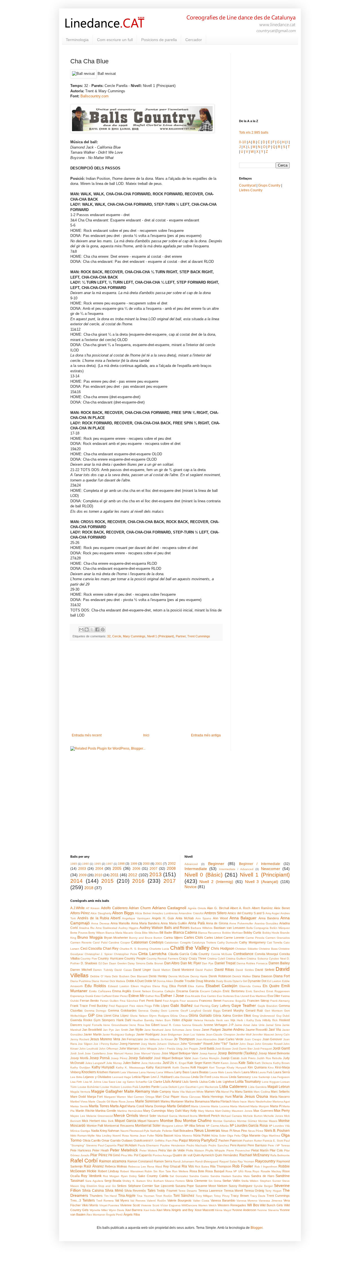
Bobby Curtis (252, 932)
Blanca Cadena (185, 932)
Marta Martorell (239, 1106)
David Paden (204, 969)
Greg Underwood (263, 1015)
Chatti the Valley (190, 948)
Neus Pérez (255, 1130)
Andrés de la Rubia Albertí (98, 918)
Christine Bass (268, 948)
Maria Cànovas (191, 1096)
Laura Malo (217, 1072)
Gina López (120, 1015)
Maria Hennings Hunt (216, 1096)
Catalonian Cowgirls (177, 942)
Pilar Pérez (98, 1155)
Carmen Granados (278, 937)
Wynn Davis (116, 1210)
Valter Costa (201, 1200)
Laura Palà (265, 1072)
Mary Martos (206, 1110)
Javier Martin (92, 1034)
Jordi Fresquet (262, 1048)
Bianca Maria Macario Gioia (123, 932)
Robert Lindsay (108, 1171)
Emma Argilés (121, 991)
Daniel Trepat (225, 963)
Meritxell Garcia (167, 1115)
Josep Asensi (208, 1053)
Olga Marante (251, 1135)
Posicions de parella (159, 39)
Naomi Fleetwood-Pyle (134, 1130)
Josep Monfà (79, 1058)
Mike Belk (107, 1120)
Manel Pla (227, 1091)
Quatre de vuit (182, 1155)
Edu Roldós (95, 985)
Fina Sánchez (129, 1000)
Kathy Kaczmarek (158, 1067)
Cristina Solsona (257, 958)
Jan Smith (121, 1029)
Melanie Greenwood (99, 1115)
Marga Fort (95, 1096)
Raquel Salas (228, 1161)
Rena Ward (154, 1166)
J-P (231, 1025)
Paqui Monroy (189, 1140)
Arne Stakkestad (107, 927)
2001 (158, 863)
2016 (138, 881)
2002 (172, 864)
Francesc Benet (210, 1000)
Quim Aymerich (203, 1155)
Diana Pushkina (80, 981)
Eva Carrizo (208, 996)
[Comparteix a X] (92, 629)
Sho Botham (155, 1180)
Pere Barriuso (257, 1145)
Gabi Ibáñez (181, 1005)
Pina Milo (127, 1155)
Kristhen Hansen (108, 1072)
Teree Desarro (187, 1190)
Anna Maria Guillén (174, 923)
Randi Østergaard (206, 1161)
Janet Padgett (211, 1029)
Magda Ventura (80, 1091)
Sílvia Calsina (93, 1191)
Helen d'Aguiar (182, 1020)
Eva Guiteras (225, 996)
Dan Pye (207, 963)
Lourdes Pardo (149, 1086)
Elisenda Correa (250, 986)
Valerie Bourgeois (179, 1200)
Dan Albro (172, 963)
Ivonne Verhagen (215, 1025)
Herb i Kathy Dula (249, 1020)
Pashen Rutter (252, 1140)
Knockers (89, 1072)
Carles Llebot (213, 937)
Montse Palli (95, 1125)
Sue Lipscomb (164, 1185)
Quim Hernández (226, 1155)
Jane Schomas (174, 1029)
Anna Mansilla (120, 923)
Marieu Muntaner (172, 1101)
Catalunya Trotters (204, 942)
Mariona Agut (281, 1101)
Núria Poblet (201, 1135)
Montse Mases (267, 1120)
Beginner (216, 863)
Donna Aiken (165, 981)
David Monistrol (183, 969)
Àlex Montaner (95, 1214)
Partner (181, 636)
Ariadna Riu (86, 927)
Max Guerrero (263, 1110)
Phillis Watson (195, 1150)
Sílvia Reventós (135, 1190)
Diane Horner (100, 981)
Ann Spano (203, 918)
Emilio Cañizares (100, 991)
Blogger (256, 1228)
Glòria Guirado (200, 1016)
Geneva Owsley (148, 1010)
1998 (121, 863)
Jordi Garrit (281, 1048)
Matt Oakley (223, 1110)
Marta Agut (118, 1106)
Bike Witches (150, 932)
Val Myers (122, 1200)
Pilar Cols (276, 1150)
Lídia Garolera (257, 1086)
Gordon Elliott (241, 1015)
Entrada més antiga (206, 735)
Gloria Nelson (139, 1015)
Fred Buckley (98, 1005)
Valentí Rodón (156, 1200)
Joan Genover (272, 1039)
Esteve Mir (137, 996)
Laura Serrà (281, 1072)
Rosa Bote (197, 1171)
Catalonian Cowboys (147, 942)
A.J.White (77, 908)
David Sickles (245, 969)
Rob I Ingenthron (266, 1166)
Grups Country (269, 185)
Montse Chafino (197, 1120)
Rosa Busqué (214, 1171)
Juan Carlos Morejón (205, 1058)
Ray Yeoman (246, 1161)
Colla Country (200, 954)
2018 (88, 888)
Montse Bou (171, 1120)
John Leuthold (88, 1048)
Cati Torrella (274, 942)
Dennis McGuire (178, 976)
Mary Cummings (134, 636)
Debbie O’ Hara (100, 976)
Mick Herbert (91, 1120)
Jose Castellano (95, 1053)
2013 (155, 874)
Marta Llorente (200, 1106)
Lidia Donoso (181, 1077)
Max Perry (282, 1111)
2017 (169, 881)
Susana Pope (184, 1185)
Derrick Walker (241, 976)
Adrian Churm (140, 908)
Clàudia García (178, 954)
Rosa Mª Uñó (235, 1171)
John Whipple (148, 1048)
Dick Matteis (117, 981)
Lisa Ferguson (280, 1077)
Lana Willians (165, 1072)
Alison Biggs (123, 913)
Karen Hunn (211, 1062)
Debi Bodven (120, 976)
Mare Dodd (78, 1096)
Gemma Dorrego (95, 1010)
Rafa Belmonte (280, 1155)
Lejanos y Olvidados (97, 1077)
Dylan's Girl (240, 981)
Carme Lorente (234, 937)
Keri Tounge (217, 1067)
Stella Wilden (249, 1180)
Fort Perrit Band (150, 1000)
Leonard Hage (121, 1077)
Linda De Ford (201, 1077)
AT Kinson (93, 908)
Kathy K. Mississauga (130, 1067)
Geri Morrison (274, 1010)
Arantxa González (266, 923)
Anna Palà (196, 923)
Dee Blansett (139, 976)
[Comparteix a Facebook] (97, 629)
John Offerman (108, 1048)
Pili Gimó (114, 1155)
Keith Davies (180, 1067)
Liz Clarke (155, 1081)
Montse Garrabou (224, 1120)
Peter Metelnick (124, 1150)
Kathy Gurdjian (80, 1067)
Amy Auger (273, 913)
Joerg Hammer (130, 1043)
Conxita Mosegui (266, 954)
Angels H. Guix (163, 918)
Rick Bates (202, 1166)
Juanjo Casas (230, 1058)
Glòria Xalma (222, 1015)
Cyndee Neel (277, 958)
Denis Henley (158, 976)
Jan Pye (108, 1029)
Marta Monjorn (259, 1106)
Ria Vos (188, 1166)
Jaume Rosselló (257, 1029)
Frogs (148, 1005)
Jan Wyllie (136, 1029)
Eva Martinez (258, 996)
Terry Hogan (273, 1190)
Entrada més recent (87, 735)
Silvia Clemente (196, 1180)
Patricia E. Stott (273, 1140)
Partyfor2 (209, 1140)
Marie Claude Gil (99, 1101)
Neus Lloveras (207, 1130)
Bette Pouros (78, 932)
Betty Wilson (96, 932)
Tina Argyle (127, 1196)
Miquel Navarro (148, 1120)
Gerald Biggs (211, 1010)
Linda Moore (220, 1077)
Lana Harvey (147, 1072)
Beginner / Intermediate (259, 864)
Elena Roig (160, 986)
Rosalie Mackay (271, 1171)
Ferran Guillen (109, 1000)
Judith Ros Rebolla (269, 1058)
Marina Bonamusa (196, 1101)
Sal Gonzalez (179, 1176)
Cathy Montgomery (252, 942)
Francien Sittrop (258, 1000)
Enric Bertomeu (233, 991)
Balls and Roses (177, 928)
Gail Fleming (202, 1005)
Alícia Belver (143, 913)
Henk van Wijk (225, 1020)
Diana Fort (281, 976)
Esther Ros (152, 996)
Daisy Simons (136, 963)
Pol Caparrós (143, 1155)
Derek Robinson (220, 976)
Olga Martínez (271, 1135)
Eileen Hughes (141, 986)
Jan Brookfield (92, 1029)
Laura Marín (233, 1072)
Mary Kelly (190, 1110)
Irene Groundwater (115, 1025)
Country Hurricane (110, 958)
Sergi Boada (112, 1180)
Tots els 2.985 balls (253, 133)
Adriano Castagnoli (169, 908)
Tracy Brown (240, 1195)
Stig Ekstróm (88, 1185)
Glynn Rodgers (159, 1015)
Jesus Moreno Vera (105, 1039)
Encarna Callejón (163, 991)
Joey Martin (148, 1043)
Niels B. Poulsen (277, 1131)
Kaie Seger (194, 1062)
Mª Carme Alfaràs (217, 1125)
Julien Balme (131, 1062)
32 (109, 636)
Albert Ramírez (262, 908)
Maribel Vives (78, 1101)
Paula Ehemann (148, 1145)
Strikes (122, 1185)
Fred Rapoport (118, 1005)
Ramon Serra (163, 1161)
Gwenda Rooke (81, 1020)
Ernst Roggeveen (278, 991)
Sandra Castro (199, 1176)
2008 (171, 868)
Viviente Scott (150, 1205)
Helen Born (163, 1020)
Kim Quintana (257, 1067)
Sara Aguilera (94, 1180)
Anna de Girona (217, 923)
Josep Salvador (141, 1058)
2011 (114, 875)
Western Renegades (232, 1205)
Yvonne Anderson (244, 1210)
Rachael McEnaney (254, 1155)
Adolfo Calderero (114, 908)
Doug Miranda (205, 981)
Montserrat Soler (148, 1126)
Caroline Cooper (119, 942)
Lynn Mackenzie (208, 1086)
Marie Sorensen (147, 1101)
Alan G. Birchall (218, 908)
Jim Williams (151, 1039)
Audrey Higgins (128, 927)
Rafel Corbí (84, 1161)
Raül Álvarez (94, 1166)
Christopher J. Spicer (98, 954)
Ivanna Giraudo (192, 1025)
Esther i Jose (172, 995)
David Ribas (224, 970)
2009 (83, 875)
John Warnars (129, 1048)
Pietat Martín (260, 1150)
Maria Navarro (280, 1096)
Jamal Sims (273, 1025)
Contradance (243, 954)
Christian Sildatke (246, 948)
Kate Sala (246, 1063)
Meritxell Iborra (188, 1115)
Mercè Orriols (126, 1115)
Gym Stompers (104, 1020)
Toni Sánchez (183, 1196)
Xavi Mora (163, 1210)
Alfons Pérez (80, 913)
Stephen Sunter (270, 1180)
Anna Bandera (268, 918)
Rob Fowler (242, 1166)
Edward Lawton (118, 986)
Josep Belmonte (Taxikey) (237, 1053)
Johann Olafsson (168, 1043)
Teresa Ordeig (254, 1190)
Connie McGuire (221, 954)
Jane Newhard (153, 1029)
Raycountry (265, 1161)
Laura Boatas (199, 1072)
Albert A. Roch (240, 908)
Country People (134, 958)
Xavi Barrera (133, 1210)
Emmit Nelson (142, 991)
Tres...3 (75, 1200)
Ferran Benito (89, 1000)
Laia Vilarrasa (129, 1072)
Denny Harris (198, 976)
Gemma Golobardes (122, 1010)
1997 (109, 863)
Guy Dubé (283, 1015)
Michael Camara (231, 1115)
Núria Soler (218, 1135)
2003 (82, 869)
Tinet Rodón (164, 1195)
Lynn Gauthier (187, 1086)
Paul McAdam (127, 1145)
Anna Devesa (100, 923)
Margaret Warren (115, 1096)
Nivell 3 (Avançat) (261, 881)
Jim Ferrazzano (132, 1039)
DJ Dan (103, 963)
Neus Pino (240, 1130)
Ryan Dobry (129, 1176)
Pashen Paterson (230, 1140)
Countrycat (247, 185)
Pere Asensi (238, 1145)
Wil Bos (253, 1205)
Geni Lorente (170, 1010)
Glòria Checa (179, 1015)
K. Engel (180, 1062)
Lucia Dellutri (169, 1086)
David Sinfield (264, 969)
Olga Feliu (233, 1135)
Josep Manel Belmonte (274, 1053)
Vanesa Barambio (223, 1200)
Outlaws (127, 1140)
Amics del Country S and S (246, 913)
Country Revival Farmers (162, 958)
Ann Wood (220, 918)
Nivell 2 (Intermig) (216, 881)
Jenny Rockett (79, 1039)
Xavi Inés (149, 1210)
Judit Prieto (248, 1058)
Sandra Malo (240, 1176)
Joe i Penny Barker (105, 1043)
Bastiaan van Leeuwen (229, 927)
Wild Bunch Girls (271, 1205)
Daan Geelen (118, 963)
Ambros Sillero (215, 913)
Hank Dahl (123, 1020)
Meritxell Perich (209, 1115)
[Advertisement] (146, 686)
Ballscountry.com (94, 96)
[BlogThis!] (86, 629)
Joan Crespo (252, 1039)
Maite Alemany (137, 1091)
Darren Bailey (279, 963)
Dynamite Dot (257, 981)
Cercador (193, 39)
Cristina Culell (216, 958)
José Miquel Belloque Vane (172, 1058)
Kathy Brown (281, 1062)
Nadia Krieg (99, 1130)
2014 (76, 881)
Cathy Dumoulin (227, 942)
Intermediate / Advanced (236, 869)
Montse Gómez (247, 1120)
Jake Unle (257, 1025)
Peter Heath (100, 1150)
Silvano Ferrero (175, 1180)
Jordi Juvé (77, 1053)
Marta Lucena (220, 1106)
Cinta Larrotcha (152, 953)
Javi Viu (275, 1030)
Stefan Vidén (231, 1180)
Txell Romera (105, 1200)
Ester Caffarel (103, 996)
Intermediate (195, 868)
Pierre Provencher (238, 1150)
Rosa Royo (252, 1171)
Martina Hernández (129, 1110)
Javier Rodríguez (148, 1034)
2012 (132, 875)
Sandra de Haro (262, 1176)
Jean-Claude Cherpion (220, 1034)
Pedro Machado (197, 1145)
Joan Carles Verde (230, 1039)
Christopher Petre (125, 954)
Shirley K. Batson (134, 1180)
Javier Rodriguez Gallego (118, 1034)
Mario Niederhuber (260, 1101)
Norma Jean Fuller (142, 1135)
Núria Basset (164, 1135)
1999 (133, 863)
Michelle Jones (273, 1115)
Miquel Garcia (125, 1121)
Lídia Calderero (233, 1086)
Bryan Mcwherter (116, 937)
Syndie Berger (263, 1185)
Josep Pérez (119, 1058)
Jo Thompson (184, 1039)
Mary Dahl (174, 1110)
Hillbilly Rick (270, 1020)
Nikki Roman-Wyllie (82, 1135)
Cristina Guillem (236, 958)
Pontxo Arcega (162, 1155)
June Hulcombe (151, 1062)
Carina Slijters (173, 937)
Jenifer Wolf (243, 1034)
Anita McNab (185, 918)
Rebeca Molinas (116, 1166)
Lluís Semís (190, 1081)
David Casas (123, 969)
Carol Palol (100, 942)
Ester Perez (120, 996)
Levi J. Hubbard (161, 1077)
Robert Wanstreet (131, 1171)
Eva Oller (273, 996)
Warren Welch (207, 1205)
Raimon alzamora (112, 1161)
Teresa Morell (233, 1190)
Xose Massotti (204, 1210)
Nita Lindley (103, 1135)
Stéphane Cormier (140, 1185)
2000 (146, 863)
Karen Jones (229, 1062)
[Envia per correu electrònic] (81, 629)
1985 (73, 863)
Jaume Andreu (233, 1030)
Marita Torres (99, 1106)
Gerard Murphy (233, 1010)
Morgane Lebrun (173, 1125)
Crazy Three (197, 958)
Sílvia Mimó (114, 1191)
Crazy (183, 958)
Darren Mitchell (81, 969)
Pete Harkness (80, 1150)
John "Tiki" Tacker (225, 1043)
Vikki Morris (90, 1205)
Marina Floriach (220, 1101)
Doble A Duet (135, 981)
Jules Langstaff (95, 1062)
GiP (91, 1015)
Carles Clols (193, 938)
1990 (85, 863)
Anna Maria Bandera (145, 923)
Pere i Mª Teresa (279, 1145)
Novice (190, 886)
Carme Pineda (255, 937)
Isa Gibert (152, 1025)
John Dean (246, 1043)
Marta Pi (276, 1106)
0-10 (242, 142)
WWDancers (189, 1205)
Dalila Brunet (154, 963)
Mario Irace (239, 1101)
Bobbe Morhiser (232, 932)
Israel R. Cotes (171, 1025)
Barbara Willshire (202, 927)
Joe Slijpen (85, 1043)
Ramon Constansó (140, 1161)
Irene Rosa (136, 1025)
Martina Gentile (105, 1110)
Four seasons (189, 1000)
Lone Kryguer (271, 1081)
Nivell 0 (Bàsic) (203, 875)
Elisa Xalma (196, 986)
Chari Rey (111, 949)
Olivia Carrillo (92, 1140)
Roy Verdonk (91, 1176)
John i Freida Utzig (170, 1048)
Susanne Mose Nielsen (211, 1185)
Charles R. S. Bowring (134, 948)
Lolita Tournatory (248, 1082)
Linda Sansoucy (240, 1077)
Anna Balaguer (243, 918)
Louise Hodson (110, 1086)
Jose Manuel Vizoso (147, 1053)
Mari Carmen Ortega (140, 1096)
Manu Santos (244, 1091)
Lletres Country (250, 190)
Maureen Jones (242, 1110)
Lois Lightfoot (225, 1081)
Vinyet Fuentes (109, 1205)
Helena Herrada (204, 1020)
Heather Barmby (143, 1020)
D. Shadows (89, 963)
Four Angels (171, 1000)
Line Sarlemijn (261, 1077)
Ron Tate (165, 1171)
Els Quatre (271, 986)
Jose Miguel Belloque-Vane (179, 1053)
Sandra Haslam (220, 1176)
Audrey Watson (151, 928)
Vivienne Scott (130, 1205)
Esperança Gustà (81, 996)
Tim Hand (110, 1195)
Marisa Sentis (79, 1106)
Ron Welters (180, 1171)
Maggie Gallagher (107, 1091)
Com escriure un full (115, 39)
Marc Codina (262, 1091)
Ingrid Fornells (92, 1025)
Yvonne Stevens (267, 1210)
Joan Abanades (206, 1039)
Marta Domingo (155, 1106)
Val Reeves (137, 1200)
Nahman (113, 1130)
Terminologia (77, 39)
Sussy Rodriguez (241, 1185)
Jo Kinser (167, 1039)
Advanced (191, 864)
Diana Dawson (262, 976)
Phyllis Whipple (215, 1150)
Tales (151, 1191)
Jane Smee (193, 1029)
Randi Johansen (183, 1161)
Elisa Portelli (177, 986)
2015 (107, 881)
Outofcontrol (142, 1140)
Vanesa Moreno (247, 1200)
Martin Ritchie (85, 1110)
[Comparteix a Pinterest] (102, 629)
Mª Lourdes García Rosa (249, 1126)
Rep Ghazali (171, 1166)
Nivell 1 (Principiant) (160, 636)
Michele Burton (253, 1115)
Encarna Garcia (187, 991)
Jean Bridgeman (171, 1034)
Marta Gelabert (178, 1106)
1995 (97, 863)
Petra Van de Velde (171, 1150)
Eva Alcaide (192, 996)
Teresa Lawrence (210, 1190)
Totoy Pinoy (221, 1195)
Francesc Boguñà (234, 1000)
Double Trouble (184, 981)
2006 (136, 869)
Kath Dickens (263, 1062)
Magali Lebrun (278, 1087)
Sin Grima (214, 1180)
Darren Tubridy (103, 969)
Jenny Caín (282, 1034)
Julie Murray (114, 1062)
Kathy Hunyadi (103, 1067)
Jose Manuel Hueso (120, 1053)
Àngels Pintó (114, 1214)
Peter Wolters (148, 1150)
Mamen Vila (212, 1091)
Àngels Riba (131, 1214)
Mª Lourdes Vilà (279, 1125)
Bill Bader (165, 932)
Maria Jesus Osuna (250, 1096)
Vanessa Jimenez (270, 1200)
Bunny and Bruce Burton (145, 937)
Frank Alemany (280, 1000)
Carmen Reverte (81, 942)
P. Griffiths (158, 1140)
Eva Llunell (242, 996)
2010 (98, 875)
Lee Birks (76, 1077)
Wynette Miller (99, 1210)
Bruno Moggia (90, 937)
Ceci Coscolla (91, 949)
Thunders (96, 1195)
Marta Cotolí (135, 1106)
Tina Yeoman (145, 1195)
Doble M (150, 981)
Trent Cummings (198, 636)
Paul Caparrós (107, 1145)
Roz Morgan (111, 1176)
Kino (271, 1067)
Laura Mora (249, 1072)
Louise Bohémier (89, 1086)
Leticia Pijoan (141, 1077)
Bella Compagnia (257, 927)
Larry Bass (182, 1072)
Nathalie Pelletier (161, 1130)
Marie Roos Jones (122, 1101)
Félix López (161, 1005)
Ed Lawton (274, 981)
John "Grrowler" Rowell (196, 1043)
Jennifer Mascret (263, 1034)
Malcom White (195, 1091)
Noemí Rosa (120, 1135)
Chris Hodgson (222, 949)
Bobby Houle (270, 932)
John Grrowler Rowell (268, 1043)
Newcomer (270, 868)
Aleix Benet (282, 908)
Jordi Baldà (206, 1048)
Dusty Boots (224, 981)
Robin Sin (151, 1171)
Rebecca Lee (137, 1166)
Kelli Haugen (199, 1067)
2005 (117, 868)
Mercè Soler (148, 1115)
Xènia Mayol (223, 1210)
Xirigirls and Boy (182, 1210)
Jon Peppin (190, 1048)
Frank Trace (79, 1005)
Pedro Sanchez (218, 1145)
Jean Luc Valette (194, 1034)
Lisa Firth (76, 1081)
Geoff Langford (191, 1010)
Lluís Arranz (172, 1082)
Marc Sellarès (280, 1091)
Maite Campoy (161, 1091)
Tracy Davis (257, 1195)
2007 (154, 869)
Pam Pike (172, 1140)
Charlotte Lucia (159, 948)
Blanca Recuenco (209, 932)
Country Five (88, 958)
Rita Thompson (220, 1166)
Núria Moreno (183, 1135)
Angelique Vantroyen (136, 918)
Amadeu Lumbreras (165, 913)
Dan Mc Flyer (191, 963)
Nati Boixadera (183, 1130)
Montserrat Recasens (119, 1125)
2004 (99, 869)
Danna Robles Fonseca (252, 963)
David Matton (162, 969)
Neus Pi (226, 1130)
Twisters (88, 1200)
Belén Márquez (280, 927)
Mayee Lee (77, 1115)
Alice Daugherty (101, 913)
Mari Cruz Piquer (167, 1096)
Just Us (168, 1063)
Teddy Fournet (167, 1190)
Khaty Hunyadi (236, 1067)
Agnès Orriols (197, 908)
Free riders (136, 1005)
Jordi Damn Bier (242, 1048)
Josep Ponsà (99, 1058)
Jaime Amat (242, 1025)
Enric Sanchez (255, 991)
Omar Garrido (111, 1140)
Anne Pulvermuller (241, 923)
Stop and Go (107, 1185)
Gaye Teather (243, 1005)
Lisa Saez (108, 1081)
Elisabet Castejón (221, 985)
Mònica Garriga (80, 1130)
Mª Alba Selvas (194, 1125)
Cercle (116, 636)
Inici (146, 735)
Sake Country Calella (153, 1176)
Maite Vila (178, 1091)
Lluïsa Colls (207, 1081)
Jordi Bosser (223, 1048)
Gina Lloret (103, 1015)
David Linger (142, 969)
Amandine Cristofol (191, 913)
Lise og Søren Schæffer (131, 1081)
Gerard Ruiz (254, 1010)
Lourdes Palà (129, 1086)
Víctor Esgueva (170, 1205)
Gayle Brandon (268, 1005)
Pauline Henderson (172, 1145)
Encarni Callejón (211, 991)
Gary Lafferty (221, 1005)
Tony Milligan (204, 1195)
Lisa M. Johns (92, 1081)
